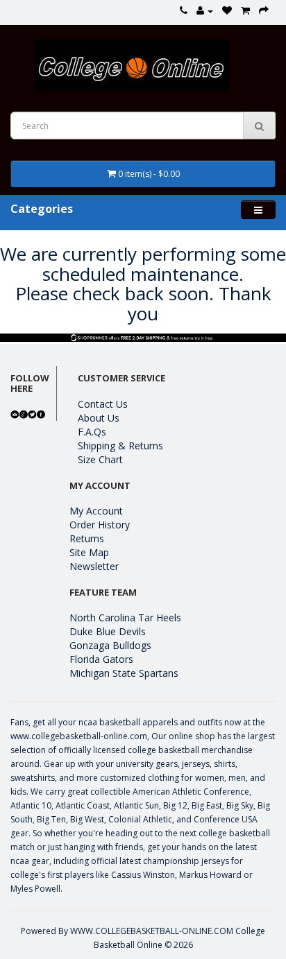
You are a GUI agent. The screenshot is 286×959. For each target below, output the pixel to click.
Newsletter (94, 566)
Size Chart (100, 459)
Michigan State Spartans (123, 673)
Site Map (89, 552)
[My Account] (204, 11)
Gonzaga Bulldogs (110, 645)
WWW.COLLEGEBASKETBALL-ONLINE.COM (151, 931)
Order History (99, 524)
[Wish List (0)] (227, 11)
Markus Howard (210, 875)
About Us (98, 417)
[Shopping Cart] (245, 11)
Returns (86, 538)
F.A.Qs (92, 431)
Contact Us (103, 404)
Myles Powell (35, 889)
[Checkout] (264, 11)
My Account (96, 510)
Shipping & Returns (120, 445)
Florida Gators (101, 659)
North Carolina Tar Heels (125, 617)
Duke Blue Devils (107, 631)
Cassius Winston (143, 875)
